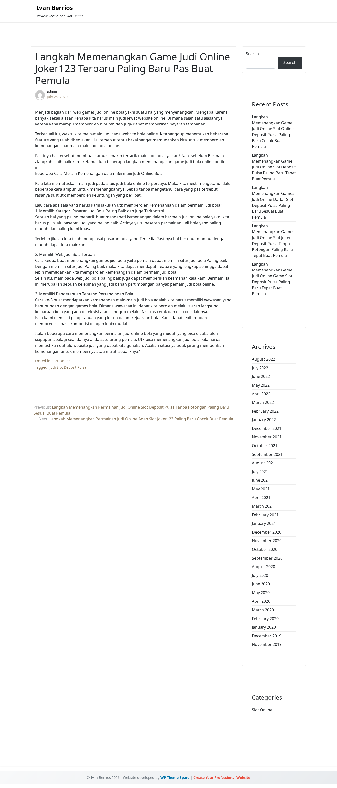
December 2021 (266, 428)
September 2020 (267, 558)
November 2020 (266, 540)
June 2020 (261, 584)
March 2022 (263, 402)
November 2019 (266, 644)
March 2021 (263, 506)
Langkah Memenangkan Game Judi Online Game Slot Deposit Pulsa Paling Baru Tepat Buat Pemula (272, 278)
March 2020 (263, 610)
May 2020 (261, 592)
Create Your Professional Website (221, 777)
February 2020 (265, 618)
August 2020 (263, 566)
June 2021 (261, 480)
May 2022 (261, 385)
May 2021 (261, 489)
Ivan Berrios (55, 7)
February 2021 (265, 515)
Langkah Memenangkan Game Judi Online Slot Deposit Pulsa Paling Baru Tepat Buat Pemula (274, 167)
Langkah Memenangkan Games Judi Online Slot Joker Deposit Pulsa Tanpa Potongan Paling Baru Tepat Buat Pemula (273, 240)
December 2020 (266, 532)
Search (252, 53)
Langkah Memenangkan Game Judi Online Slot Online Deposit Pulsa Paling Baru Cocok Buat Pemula (273, 131)
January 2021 (264, 523)
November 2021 (266, 437)
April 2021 (261, 497)
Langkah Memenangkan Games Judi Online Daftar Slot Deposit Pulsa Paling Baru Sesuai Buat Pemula (273, 202)
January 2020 (264, 627)
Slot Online (61, 360)
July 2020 (260, 575)
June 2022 (261, 376)
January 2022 (264, 419)
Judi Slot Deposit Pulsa (67, 367)
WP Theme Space (174, 777)
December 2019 (266, 636)
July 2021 (260, 471)
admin (52, 91)
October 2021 (264, 445)
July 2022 (260, 368)
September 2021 (267, 454)
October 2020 (264, 549)
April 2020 (261, 601)
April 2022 (261, 393)
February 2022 (265, 411)
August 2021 (263, 463)
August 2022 (263, 359)
